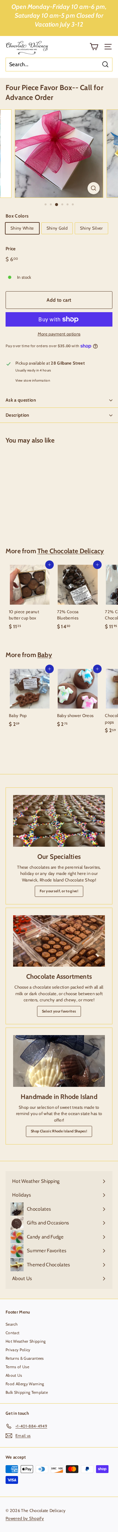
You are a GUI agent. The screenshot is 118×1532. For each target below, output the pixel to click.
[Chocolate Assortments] (59, 941)
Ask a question (21, 400)
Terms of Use (17, 1366)
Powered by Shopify (25, 1518)
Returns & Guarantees (25, 1358)
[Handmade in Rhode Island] (59, 1061)
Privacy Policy (18, 1349)
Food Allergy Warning (25, 1383)
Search (12, 1324)
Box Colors (17, 216)
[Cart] (94, 46)
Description (18, 415)
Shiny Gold (57, 228)
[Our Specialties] (59, 821)
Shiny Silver (91, 228)
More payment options (59, 333)
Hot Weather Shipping (26, 1341)
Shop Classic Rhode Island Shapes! (59, 1131)
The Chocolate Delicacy (70, 551)
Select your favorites (59, 1011)
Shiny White (22, 228)
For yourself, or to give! (59, 891)
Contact (12, 1332)
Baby (44, 655)
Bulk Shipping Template (27, 1392)
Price (11, 249)
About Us (14, 1375)
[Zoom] (94, 188)
